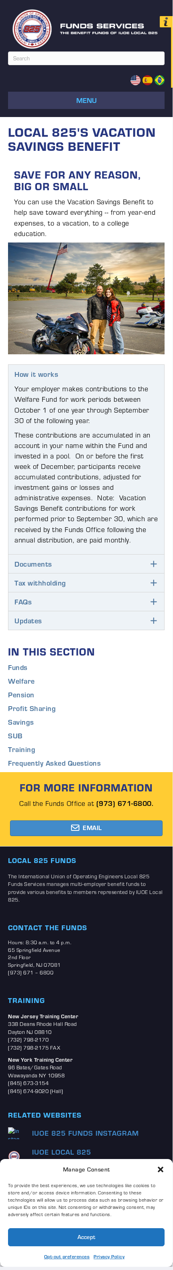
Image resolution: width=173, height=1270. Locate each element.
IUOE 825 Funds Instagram (85, 1133)
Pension (21, 694)
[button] (161, 1169)
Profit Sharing (32, 708)
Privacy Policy (109, 1256)
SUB (15, 735)
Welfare (21, 681)
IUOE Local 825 (61, 1152)
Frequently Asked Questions (54, 763)
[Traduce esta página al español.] (147, 80)
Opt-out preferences (67, 1256)
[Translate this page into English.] (135, 80)
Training (21, 749)
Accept (86, 1237)
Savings (21, 722)
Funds (18, 667)
